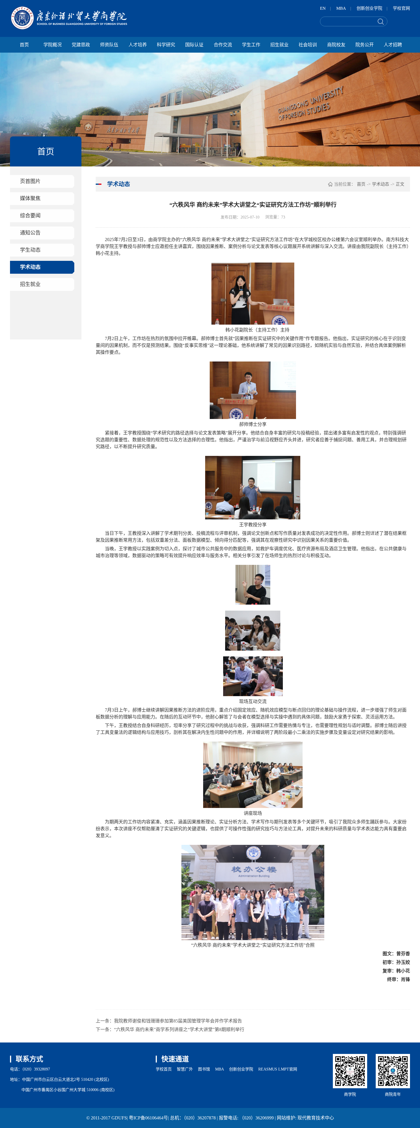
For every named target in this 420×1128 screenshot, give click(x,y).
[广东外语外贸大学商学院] (69, 18)
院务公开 (364, 44)
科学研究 (166, 44)
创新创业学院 (369, 8)
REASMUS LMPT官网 (277, 1069)
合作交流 (223, 44)
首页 (24, 44)
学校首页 (164, 1069)
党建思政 (81, 44)
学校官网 (401, 8)
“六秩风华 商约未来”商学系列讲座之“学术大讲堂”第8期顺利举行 (179, 1029)
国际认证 (194, 44)
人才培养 (138, 44)
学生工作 (251, 44)
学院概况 (52, 44)
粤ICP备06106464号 (148, 1117)
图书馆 (204, 1069)
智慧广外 (185, 1069)
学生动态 (30, 250)
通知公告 (30, 233)
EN (323, 8)
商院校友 (336, 44)
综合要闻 (30, 216)
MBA (341, 8)
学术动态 (30, 267)
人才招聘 (393, 44)
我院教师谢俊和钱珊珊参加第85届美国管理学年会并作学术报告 (178, 1020)
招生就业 (279, 44)
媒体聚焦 (30, 198)
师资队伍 (109, 44)
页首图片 (30, 181)
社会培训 (308, 44)
